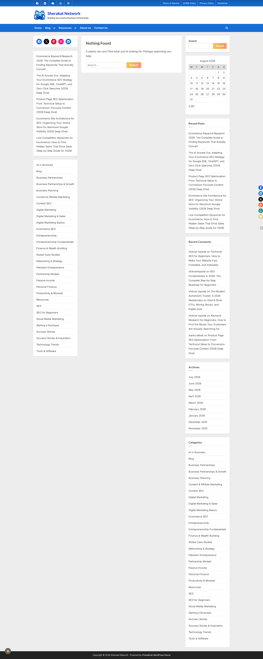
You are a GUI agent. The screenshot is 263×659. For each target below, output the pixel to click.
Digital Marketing (46, 209)
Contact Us (101, 27)
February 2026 (197, 409)
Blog (48, 27)
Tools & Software (46, 351)
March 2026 (196, 402)
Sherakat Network (63, 13)
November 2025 (198, 428)
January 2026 (197, 415)
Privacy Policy (207, 3)
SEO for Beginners (47, 312)
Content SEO (43, 203)
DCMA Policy (189, 3)
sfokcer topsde (197, 251)
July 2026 (194, 377)
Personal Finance (46, 286)
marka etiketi (196, 335)
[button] (260, 187)
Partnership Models (47, 274)
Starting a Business (47, 325)
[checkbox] (8, 651)
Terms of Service (171, 3)
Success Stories (45, 331)
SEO (38, 306)
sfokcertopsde (197, 271)
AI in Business (44, 164)
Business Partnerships (49, 177)
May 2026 (194, 389)
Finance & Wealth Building (51, 248)
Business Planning (47, 190)
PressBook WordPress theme (156, 655)
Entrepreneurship (46, 235)
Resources (65, 27)
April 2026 (195, 396)
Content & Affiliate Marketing (53, 197)
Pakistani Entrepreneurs (50, 267)
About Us (85, 27)
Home (38, 27)
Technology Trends (47, 344)
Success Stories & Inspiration (53, 338)
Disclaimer (222, 3)
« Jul (191, 105)
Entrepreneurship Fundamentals (55, 241)
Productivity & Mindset (49, 293)
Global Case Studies (48, 254)
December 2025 (198, 422)
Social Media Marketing (50, 318)
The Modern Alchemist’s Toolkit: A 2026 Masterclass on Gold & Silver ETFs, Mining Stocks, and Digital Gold (207, 300)
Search (193, 40)
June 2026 (195, 383)
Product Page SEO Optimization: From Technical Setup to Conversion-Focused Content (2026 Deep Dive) (207, 344)
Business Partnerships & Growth (55, 184)
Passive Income (45, 280)
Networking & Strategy (49, 261)
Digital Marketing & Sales (50, 216)
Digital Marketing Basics (50, 222)
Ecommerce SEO (46, 228)
